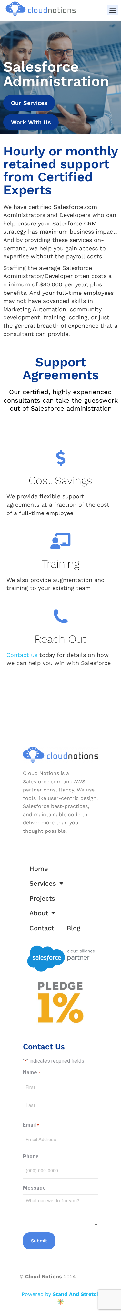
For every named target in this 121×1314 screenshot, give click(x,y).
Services (42, 883)
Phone (31, 1156)
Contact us (21, 655)
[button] (112, 10)
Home (38, 868)
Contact (41, 928)
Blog (73, 928)
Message (34, 1188)
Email (31, 1125)
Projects (42, 898)
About (38, 913)
